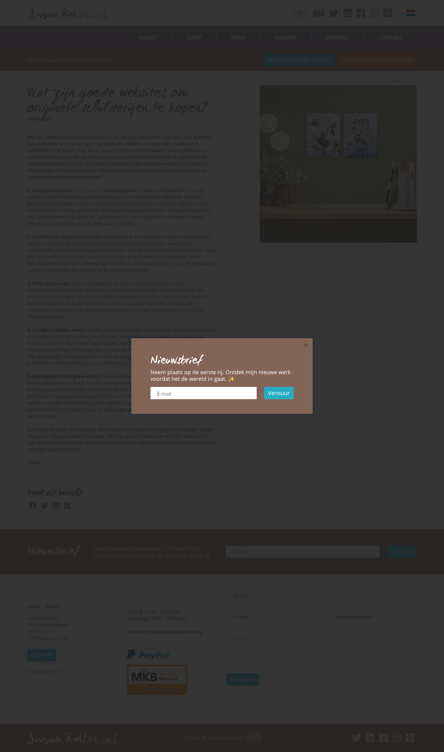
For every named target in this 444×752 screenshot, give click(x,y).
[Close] (306, 345)
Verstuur (279, 393)
